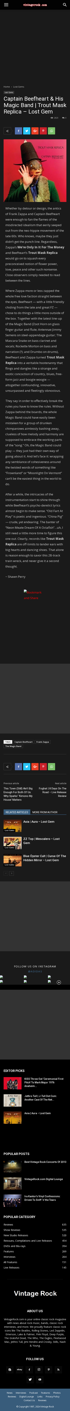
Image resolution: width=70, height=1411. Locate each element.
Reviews (12, 1396)
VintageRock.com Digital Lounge (43, 1179)
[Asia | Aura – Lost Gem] (13, 826)
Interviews (21, 1392)
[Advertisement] (35, 46)
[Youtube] (39, 1379)
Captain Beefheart (23, 742)
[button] (65, 5)
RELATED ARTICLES (17, 812)
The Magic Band (13, 746)
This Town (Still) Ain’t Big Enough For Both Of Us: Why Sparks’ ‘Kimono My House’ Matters (18, 794)
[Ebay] (19, 1369)
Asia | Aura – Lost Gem (38, 821)
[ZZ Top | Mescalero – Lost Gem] (13, 843)
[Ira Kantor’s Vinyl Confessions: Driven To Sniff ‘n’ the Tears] (13, 1201)
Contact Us (29, 1400)
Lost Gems (18, 86)
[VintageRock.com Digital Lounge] (13, 1183)
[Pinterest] (48, 1369)
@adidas (35, 971)
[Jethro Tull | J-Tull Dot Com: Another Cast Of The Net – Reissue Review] (13, 1100)
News (9, 1392)
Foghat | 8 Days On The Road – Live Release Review (52, 792)
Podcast (33, 1392)
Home (7, 86)
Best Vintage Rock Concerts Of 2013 (45, 1162)
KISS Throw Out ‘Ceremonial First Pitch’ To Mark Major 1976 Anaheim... (43, 1082)
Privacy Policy (52, 1396)
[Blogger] (9, 1369)
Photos (56, 1392)
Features (45, 1392)
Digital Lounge (26, 1396)
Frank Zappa (42, 742)
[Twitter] (30, 1379)
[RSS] (58, 1369)
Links (39, 1396)
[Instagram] (39, 1369)
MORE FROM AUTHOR (44, 812)
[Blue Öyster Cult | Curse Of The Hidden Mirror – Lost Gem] (13, 860)
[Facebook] (29, 1369)
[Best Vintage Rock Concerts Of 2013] (13, 1166)
